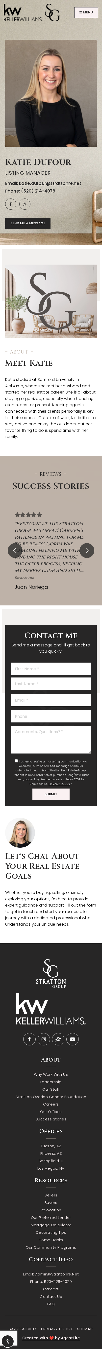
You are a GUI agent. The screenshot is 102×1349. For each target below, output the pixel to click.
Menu (87, 12)
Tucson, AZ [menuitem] (51, 1146)
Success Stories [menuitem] (51, 1119)
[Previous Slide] (15, 550)
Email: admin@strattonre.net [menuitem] (51, 1274)
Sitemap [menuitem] (85, 1328)
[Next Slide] (86, 550)
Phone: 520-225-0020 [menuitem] (51, 1281)
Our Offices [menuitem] (51, 1111)
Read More (24, 577)
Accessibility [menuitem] (23, 1328)
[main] (51, 471)
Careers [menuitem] (51, 1104)
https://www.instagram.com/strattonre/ (24, 204)
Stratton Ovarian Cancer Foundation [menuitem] (51, 1096)
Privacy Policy (60, 784)
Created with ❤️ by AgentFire (51, 1338)
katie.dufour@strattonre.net (50, 183)
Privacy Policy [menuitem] (57, 1328)
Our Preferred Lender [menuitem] (51, 1217)
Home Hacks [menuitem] (51, 1239)
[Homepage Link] (32, 12)
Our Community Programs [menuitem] (51, 1247)
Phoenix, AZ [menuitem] (51, 1153)
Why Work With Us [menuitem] (51, 1074)
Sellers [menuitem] (51, 1195)
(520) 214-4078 (38, 191)
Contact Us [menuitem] (51, 1296)
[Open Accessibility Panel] (7, 1341)
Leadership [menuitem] (51, 1081)
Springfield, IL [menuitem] (51, 1160)
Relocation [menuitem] (51, 1210)
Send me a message (28, 223)
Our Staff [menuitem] (51, 1089)
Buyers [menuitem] (51, 1202)
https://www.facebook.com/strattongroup (10, 204)
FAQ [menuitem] (51, 1304)
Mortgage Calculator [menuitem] (51, 1225)
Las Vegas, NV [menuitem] (51, 1168)
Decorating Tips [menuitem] (51, 1232)
